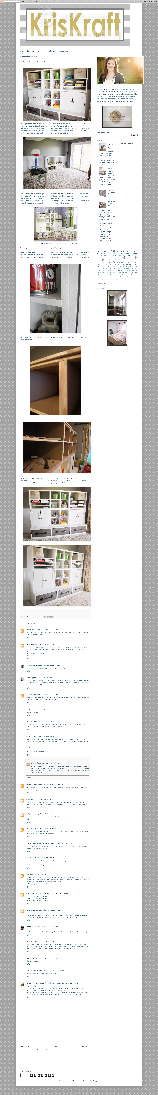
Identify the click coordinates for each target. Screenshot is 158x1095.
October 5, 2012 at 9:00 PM (50, 763)
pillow (120, 277)
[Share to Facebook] (50, 617)
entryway (130, 256)
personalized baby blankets (37, 896)
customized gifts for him (36, 893)
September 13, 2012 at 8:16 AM (45, 694)
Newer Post (25, 1046)
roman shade (122, 279)
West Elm (120, 262)
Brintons (29, 694)
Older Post (85, 1046)
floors (112, 272)
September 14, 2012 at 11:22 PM (46, 721)
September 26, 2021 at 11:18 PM (51, 910)
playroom (108, 262)
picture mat (109, 277)
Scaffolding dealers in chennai (38, 884)
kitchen (111, 254)
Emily (28, 799)
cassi (28, 678)
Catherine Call (32, 785)
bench (99, 260)
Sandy (28, 644)
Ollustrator (77, 1081)
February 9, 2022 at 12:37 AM (46, 927)
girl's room (123, 260)
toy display (110, 281)
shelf (132, 279)
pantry (99, 277)
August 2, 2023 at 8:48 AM (53, 971)
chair (106, 268)
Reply (28, 638)
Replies (31, 759)
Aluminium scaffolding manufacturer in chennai (45, 865)
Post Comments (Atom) (41, 1050)
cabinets (131, 266)
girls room (101, 258)
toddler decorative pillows (37, 900)
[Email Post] (40, 617)
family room (101, 272)
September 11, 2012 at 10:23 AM (45, 630)
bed (114, 266)
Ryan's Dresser (110, 145)
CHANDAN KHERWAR (32, 910)
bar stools (118, 264)
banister (108, 264)
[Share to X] (48, 617)
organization (120, 275)
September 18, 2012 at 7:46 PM (50, 785)
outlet (132, 275)
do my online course (34, 971)
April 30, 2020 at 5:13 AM (57, 893)
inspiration (123, 272)
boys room (125, 254)
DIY (118, 251)
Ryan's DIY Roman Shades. (111, 192)
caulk (98, 268)
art (129, 262)
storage (99, 281)
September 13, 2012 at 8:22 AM (46, 709)
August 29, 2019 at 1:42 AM (42, 874)
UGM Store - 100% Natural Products (40, 983)
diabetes (121, 270)
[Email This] (44, 617)
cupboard (127, 268)
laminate (109, 275)
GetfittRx (29, 927)
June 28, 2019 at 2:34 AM (44, 858)
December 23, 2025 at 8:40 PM (66, 983)
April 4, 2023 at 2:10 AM (49, 958)
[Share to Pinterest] (52, 617)
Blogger (96, 1081)
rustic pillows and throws (36, 898)
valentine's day (123, 281)
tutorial (102, 251)
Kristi (33, 617)
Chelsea (29, 630)
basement (106, 266)
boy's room (116, 256)
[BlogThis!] (46, 617)
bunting (121, 266)
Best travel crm (32, 958)
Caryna (28, 874)
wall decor (116, 258)
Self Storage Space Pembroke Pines (40, 843)
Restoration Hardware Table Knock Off (111, 171)
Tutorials (51, 51)
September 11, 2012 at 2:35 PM (43, 644)
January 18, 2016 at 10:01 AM (44, 828)
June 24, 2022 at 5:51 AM (44, 941)
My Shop (41, 51)
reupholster (109, 279)
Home (21, 51)
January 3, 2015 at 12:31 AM (42, 814)
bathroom (130, 258)
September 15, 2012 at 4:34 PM (46, 736)
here (81, 196)
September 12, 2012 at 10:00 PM (43, 678)
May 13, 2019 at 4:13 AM (64, 843)
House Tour (63, 51)
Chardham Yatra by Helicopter (63, 948)
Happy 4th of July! (111, 202)
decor (112, 270)
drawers (131, 270)
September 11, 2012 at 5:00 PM (50, 665)
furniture (109, 260)
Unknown (29, 828)
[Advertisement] (59, 1037)
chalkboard (116, 268)
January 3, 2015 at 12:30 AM (42, 799)
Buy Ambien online (33, 932)
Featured (30, 51)
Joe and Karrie (32, 665)
